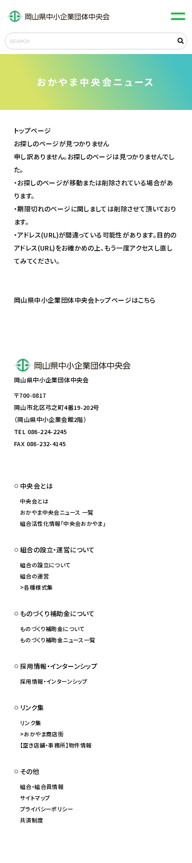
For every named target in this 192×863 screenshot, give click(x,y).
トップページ (32, 130)
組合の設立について (45, 565)
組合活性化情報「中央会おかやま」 (63, 523)
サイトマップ (35, 798)
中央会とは (34, 501)
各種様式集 (38, 587)
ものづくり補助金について (52, 628)
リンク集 (30, 723)
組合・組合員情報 (41, 786)
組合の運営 (34, 576)
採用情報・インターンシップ (53, 681)
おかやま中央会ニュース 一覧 (56, 512)
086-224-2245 (47, 431)
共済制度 (31, 820)
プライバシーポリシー (46, 809)
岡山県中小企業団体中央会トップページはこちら (85, 300)
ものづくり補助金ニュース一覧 (57, 640)
